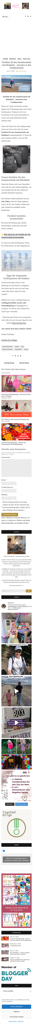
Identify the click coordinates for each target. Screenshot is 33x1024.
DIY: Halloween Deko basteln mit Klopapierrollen (15, 419)
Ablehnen (16, 1011)
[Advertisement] (16, 37)
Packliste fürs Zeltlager (9, 340)
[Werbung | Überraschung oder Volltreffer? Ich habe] (16, 722)
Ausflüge (5, 59)
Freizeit (17, 346)
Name (4, 480)
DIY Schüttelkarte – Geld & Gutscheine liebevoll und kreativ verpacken (20, 953)
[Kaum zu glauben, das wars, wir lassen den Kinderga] (16, 754)
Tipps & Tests (26, 59)
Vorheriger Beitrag (9, 363)
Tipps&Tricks (18, 349)
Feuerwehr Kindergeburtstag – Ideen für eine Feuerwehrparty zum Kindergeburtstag (13, 443)
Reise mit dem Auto (19, 323)
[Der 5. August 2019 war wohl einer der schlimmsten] (16, 628)
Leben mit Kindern (7, 349)
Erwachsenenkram (7, 346)
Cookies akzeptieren (16, 1006)
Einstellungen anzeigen (16, 1017)
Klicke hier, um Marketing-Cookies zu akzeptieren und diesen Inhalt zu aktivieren (16, 859)
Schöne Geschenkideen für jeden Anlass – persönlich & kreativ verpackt (20, 960)
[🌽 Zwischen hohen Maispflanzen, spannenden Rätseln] (16, 659)
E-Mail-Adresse (7, 487)
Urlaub (26, 349)
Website (4, 495)
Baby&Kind (12, 59)
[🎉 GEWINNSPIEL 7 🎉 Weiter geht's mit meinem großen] (16, 785)
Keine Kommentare (21, 71)
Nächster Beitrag (24, 363)
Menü (6, 16)
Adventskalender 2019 (15, 945)
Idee (22, 346)
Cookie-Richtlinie (12, 1021)
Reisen (19, 59)
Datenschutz (21, 1021)
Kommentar (6, 457)
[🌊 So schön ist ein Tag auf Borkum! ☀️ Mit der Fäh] (16, 691)
